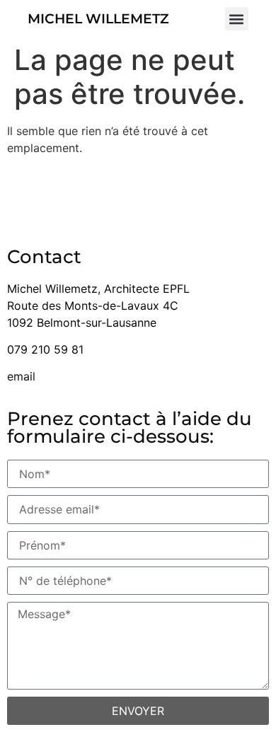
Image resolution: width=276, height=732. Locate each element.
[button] (236, 18)
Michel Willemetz (98, 18)
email (21, 376)
